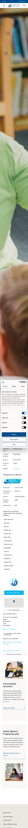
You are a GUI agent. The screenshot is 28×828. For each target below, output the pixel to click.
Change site (21, 1)
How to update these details (11, 650)
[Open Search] (24, 5)
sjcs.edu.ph (16, 469)
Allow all (14, 434)
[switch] (24, 418)
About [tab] (23, 386)
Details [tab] (14, 386)
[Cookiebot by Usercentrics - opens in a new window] (19, 382)
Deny (14, 444)
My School (6, 701)
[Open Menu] (4, 5)
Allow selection (14, 439)
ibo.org (4, 1)
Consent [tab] (5, 386)
